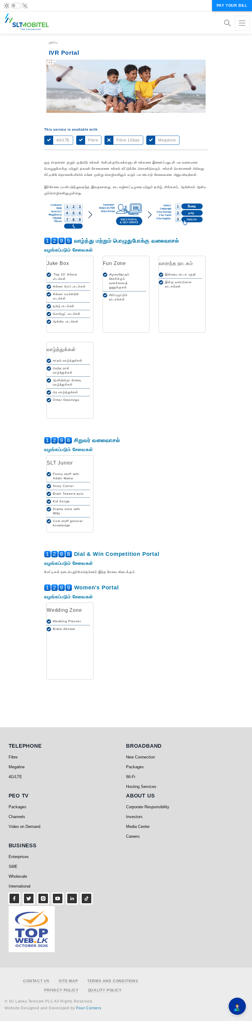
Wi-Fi (130, 776)
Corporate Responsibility (147, 807)
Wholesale (18, 876)
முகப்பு (53, 42)
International (19, 886)
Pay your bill (232, 5)
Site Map (68, 981)
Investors (134, 816)
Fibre (13, 757)
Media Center (138, 826)
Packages (135, 767)
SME (13, 866)
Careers (133, 836)
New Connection (140, 757)
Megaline (17, 767)
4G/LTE (15, 776)
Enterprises (19, 856)
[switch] (16, 5)
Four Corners (88, 1008)
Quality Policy (105, 990)
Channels (17, 816)
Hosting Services (141, 786)
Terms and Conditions (112, 981)
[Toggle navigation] (242, 23)
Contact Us (36, 981)
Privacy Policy (61, 990)
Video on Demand (24, 826)
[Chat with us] (237, 1006)
